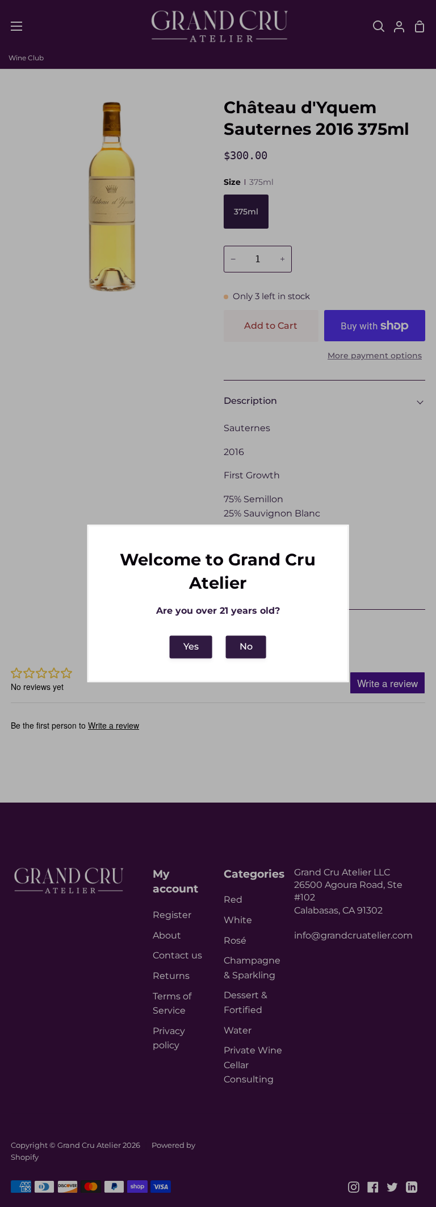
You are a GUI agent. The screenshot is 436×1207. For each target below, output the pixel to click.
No (246, 646)
